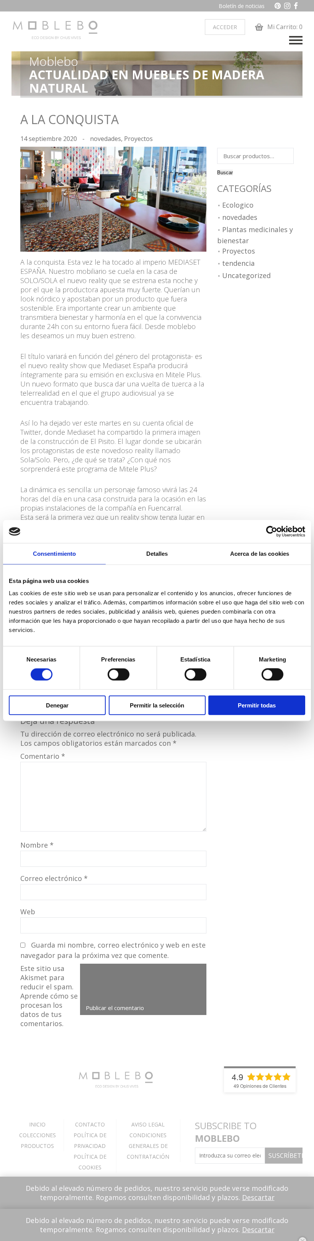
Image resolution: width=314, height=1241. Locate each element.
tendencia (238, 263)
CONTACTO (90, 1124)
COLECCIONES (37, 1135)
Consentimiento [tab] (54, 553)
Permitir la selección (157, 705)
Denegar (57, 705)
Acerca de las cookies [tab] (259, 553)
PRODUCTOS (37, 1145)
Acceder (225, 27)
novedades (105, 138)
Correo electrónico (54, 878)
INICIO (37, 1124)
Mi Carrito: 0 (284, 27)
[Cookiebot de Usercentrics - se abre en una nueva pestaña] (271, 531)
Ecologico (237, 205)
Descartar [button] (258, 1197)
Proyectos (138, 138)
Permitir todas (257, 705)
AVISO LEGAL (148, 1124)
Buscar (225, 172)
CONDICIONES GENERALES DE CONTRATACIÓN (148, 1145)
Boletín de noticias (242, 6)
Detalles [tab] (157, 553)
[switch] (118, 674)
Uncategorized (246, 275)
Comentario (42, 756)
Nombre (37, 845)
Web (27, 911)
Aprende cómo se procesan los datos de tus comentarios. (49, 1009)
